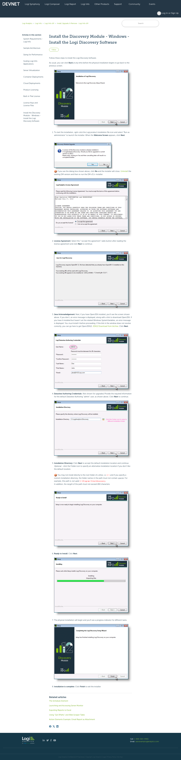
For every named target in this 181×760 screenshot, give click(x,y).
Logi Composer (52, 4)
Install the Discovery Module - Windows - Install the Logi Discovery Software (32, 117)
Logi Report (70, 4)
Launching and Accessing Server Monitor (66, 705)
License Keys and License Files (30, 104)
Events (152, 4)
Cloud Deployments (31, 83)
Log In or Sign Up (170, 13)
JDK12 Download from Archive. (106, 326)
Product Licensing (30, 90)
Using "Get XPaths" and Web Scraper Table (67, 715)
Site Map (120, 757)
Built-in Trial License (31, 96)
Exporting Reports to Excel (60, 710)
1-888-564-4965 (141, 739)
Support (118, 4)
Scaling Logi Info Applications (30, 62)
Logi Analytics (27, 23)
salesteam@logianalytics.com (147, 741)
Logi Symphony (32, 4)
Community (134, 4)
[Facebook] (50, 726)
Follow (54, 50)
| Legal (104, 757)
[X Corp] (54, 726)
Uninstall (124, 171)
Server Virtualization (31, 70)
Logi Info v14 (49, 23)
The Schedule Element (58, 701)
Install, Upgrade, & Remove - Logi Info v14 (72, 23)
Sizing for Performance (32, 55)
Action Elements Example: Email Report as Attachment (72, 719)
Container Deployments (33, 77)
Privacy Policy (111, 757)
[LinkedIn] (57, 726)
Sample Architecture (31, 48)
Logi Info (85, 4)
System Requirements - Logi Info (33, 40)
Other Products (101, 4)
